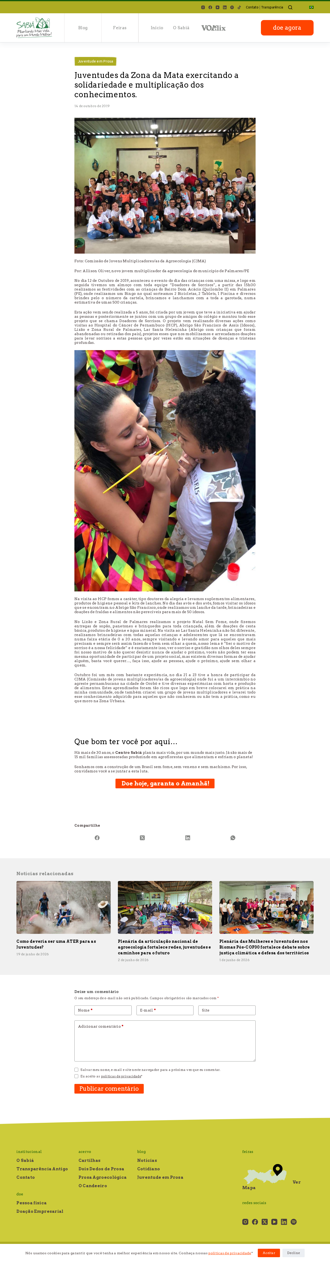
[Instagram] (203, 7)
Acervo (85, 1152)
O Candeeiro (93, 1185)
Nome (85, 1010)
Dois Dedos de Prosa (101, 1168)
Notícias (147, 1160)
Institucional (29, 1152)
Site (205, 1010)
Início (157, 27)
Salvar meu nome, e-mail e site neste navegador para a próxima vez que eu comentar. (150, 1070)
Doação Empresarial (39, 1211)
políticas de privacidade (229, 1253)
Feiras (120, 27)
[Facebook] (210, 7)
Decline (293, 1253)
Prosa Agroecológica (103, 1177)
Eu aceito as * (111, 1076)
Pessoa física (31, 1202)
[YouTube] (217, 7)
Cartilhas (90, 1160)
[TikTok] (239, 7)
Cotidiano (148, 1168)
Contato (252, 7)
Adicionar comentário (101, 1026)
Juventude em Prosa (95, 61)
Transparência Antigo (42, 1168)
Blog (82, 27)
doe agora (287, 27)
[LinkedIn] (225, 7)
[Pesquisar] (290, 7)
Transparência (272, 7)
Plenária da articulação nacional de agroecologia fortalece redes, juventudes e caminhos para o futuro (164, 947)
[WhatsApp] (233, 838)
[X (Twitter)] (142, 838)
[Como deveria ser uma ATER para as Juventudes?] (63, 907)
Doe (19, 1194)
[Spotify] (232, 7)
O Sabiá (181, 27)
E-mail (148, 1010)
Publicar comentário (109, 1088)
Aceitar (269, 1253)
